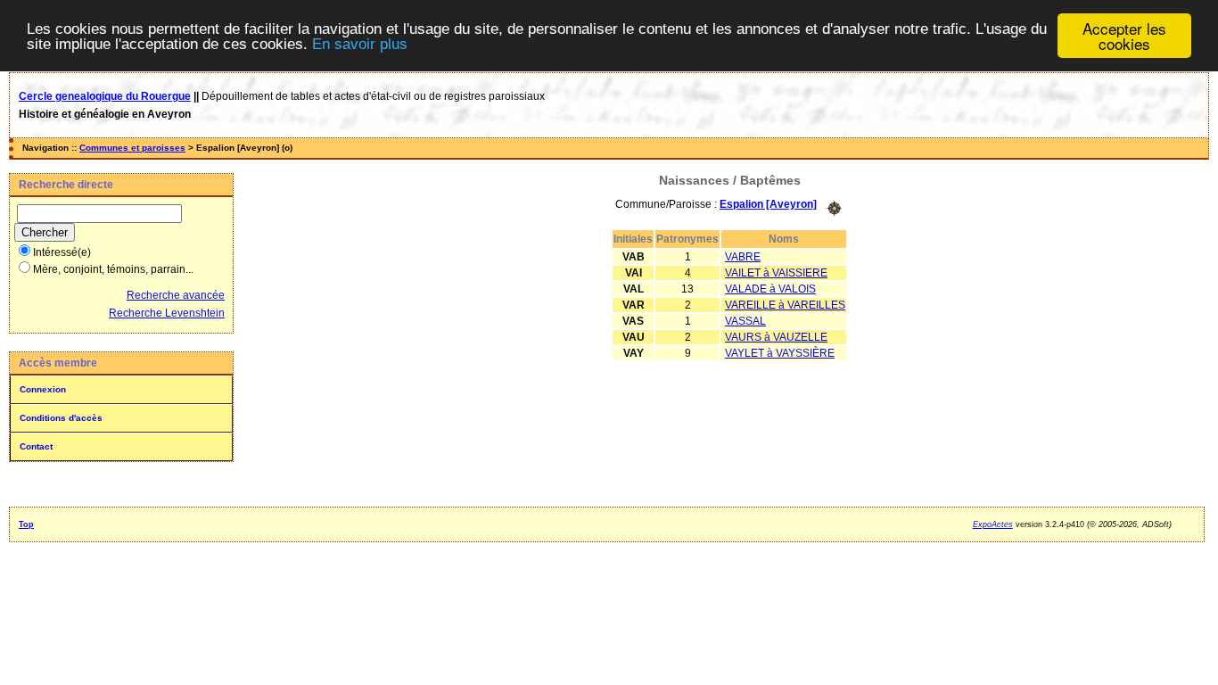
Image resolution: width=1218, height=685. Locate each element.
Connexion (43, 389)
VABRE (743, 257)
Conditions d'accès (61, 418)
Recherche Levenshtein (167, 313)
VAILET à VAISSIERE (776, 273)
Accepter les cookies (1124, 35)
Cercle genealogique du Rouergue (105, 96)
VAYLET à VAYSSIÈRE (780, 353)
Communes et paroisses (132, 148)
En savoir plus (359, 44)
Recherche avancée (176, 295)
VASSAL (745, 321)
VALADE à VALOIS (770, 289)
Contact (36, 446)
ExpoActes (993, 524)
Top (26, 524)
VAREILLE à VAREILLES (785, 305)
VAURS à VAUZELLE (776, 337)
